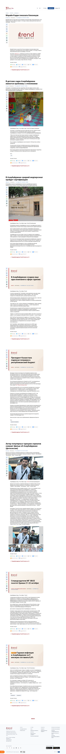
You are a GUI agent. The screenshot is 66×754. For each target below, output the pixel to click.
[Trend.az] (9, 8)
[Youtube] (14, 748)
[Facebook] (9, 748)
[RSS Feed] (21, 748)
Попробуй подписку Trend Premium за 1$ (20, 69)
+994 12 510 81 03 (8, 739)
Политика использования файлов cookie (55, 736)
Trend (28, 481)
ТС (11, 155)
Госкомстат (19, 695)
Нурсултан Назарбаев (14, 421)
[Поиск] (37, 8)
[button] (7, 24)
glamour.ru (17, 53)
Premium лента (22, 730)
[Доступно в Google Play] (56, 748)
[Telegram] (16, 748)
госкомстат (13, 695)
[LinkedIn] (18, 748)
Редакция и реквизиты (34, 730)
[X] (12, 748)
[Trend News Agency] (9, 728)
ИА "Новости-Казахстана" (21, 385)
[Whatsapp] (7, 748)
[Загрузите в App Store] (49, 748)
